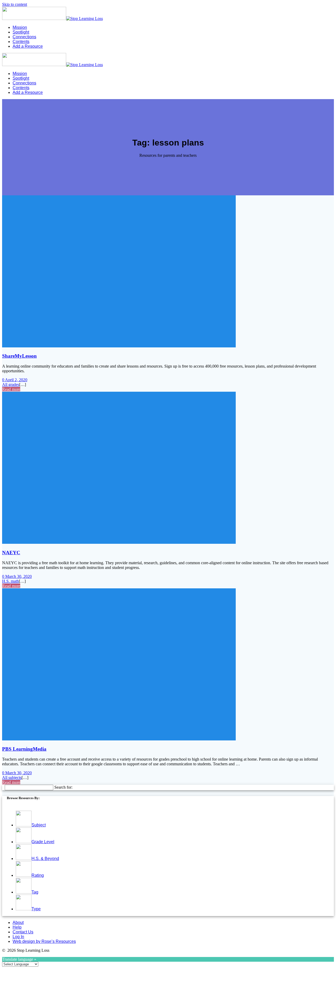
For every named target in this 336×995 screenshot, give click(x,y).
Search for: (63, 787)
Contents (21, 41)
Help (17, 927)
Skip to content (14, 4)
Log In (18, 936)
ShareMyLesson (19, 356)
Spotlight (21, 32)
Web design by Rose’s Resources (44, 941)
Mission (20, 27)
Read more (11, 389)
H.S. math (10, 581)
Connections (24, 37)
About (18, 922)
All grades (10, 384)
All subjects (12, 777)
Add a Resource (28, 46)
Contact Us (23, 932)
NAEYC (11, 552)
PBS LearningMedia (24, 749)
